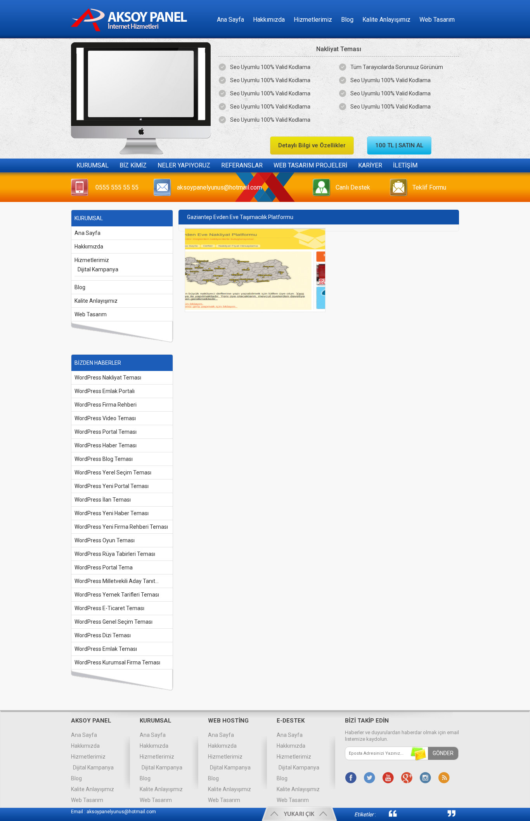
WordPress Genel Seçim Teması (113, 622)
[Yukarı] (299, 813)
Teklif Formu (429, 187)
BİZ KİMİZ (133, 165)
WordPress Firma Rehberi (105, 405)
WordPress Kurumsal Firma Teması (117, 662)
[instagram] (425, 777)
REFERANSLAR (242, 165)
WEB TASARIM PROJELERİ (310, 165)
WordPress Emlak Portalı (104, 391)
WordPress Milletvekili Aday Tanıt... (116, 581)
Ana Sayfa (230, 19)
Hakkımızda (269, 19)
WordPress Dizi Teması (102, 635)
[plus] (406, 777)
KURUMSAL (92, 165)
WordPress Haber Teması (105, 445)
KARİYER (370, 165)
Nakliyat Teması (338, 49)
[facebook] (351, 777)
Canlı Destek (353, 187)
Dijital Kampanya (98, 269)
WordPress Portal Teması (105, 432)
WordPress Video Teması (105, 418)
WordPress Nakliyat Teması (107, 377)
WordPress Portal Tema (103, 567)
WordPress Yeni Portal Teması (111, 486)
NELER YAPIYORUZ (184, 165)
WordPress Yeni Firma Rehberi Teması (121, 527)
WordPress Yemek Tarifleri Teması (116, 595)
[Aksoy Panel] (131, 36)
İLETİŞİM (405, 165)
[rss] (444, 777)
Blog (347, 19)
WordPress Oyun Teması (104, 540)
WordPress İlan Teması (102, 500)
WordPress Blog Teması (103, 459)
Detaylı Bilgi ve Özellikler (312, 145)
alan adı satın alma (422, 813)
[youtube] (388, 777)
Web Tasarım (437, 19)
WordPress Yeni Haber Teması (111, 513)
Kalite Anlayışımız (386, 19)
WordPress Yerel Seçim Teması (112, 472)
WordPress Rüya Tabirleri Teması (114, 554)
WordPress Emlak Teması (105, 649)
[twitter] (369, 777)
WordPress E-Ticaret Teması (109, 608)
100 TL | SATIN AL (399, 145)
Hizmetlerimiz (313, 19)
